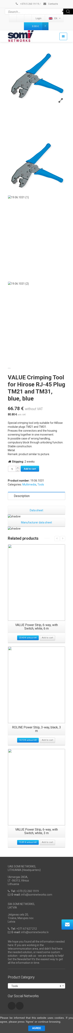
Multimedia (29, 484)
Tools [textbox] (35, 986)
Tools (40, 484)
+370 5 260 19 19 (29, 4)
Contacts (52, 4)
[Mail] (21, 18)
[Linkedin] (13, 18)
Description (22, 496)
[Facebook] (28, 18)
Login (38, 18)
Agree (36, 1028)
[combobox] (36, 986)
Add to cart (30, 468)
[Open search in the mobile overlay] (39, 11)
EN (55, 18)
